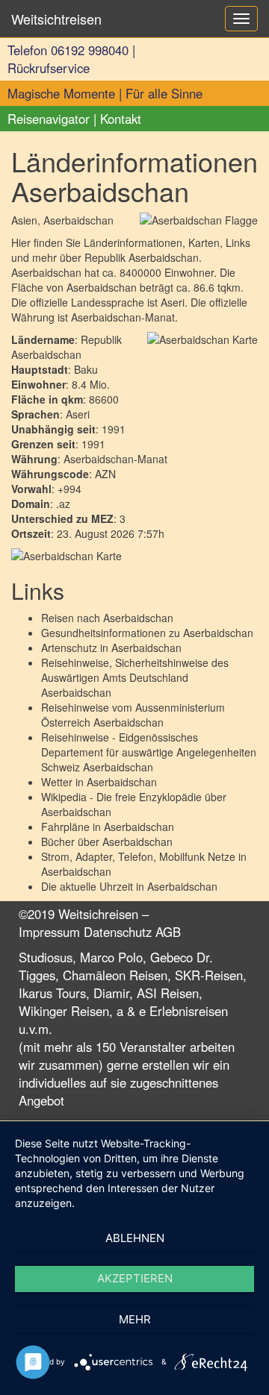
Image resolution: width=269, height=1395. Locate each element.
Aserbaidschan (138, 617)
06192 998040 (90, 50)
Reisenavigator (48, 119)
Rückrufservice (48, 68)
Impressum (49, 932)
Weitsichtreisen (56, 18)
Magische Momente (61, 93)
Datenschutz (118, 932)
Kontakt (120, 119)
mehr (135, 1319)
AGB (168, 932)
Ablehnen (134, 1238)
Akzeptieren (135, 1278)
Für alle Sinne (164, 93)
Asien (24, 220)
